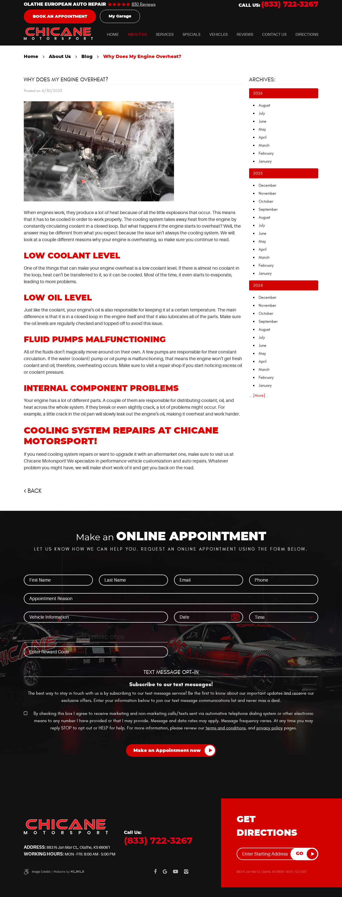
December (267, 185)
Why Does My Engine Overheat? (142, 57)
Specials (191, 34)
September (268, 209)
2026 (257, 93)
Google (165, 871)
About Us (137, 34)
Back (34, 491)
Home (113, 34)
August (264, 105)
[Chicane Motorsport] (58, 34)
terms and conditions (226, 728)
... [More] (257, 395)
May (262, 129)
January (265, 161)
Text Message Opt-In (171, 672)
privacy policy (269, 728)
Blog (87, 57)
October (266, 201)
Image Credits (41, 871)
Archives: (262, 79)
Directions (306, 34)
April (263, 137)
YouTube (175, 871)
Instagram (186, 871)
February (266, 153)
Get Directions (267, 826)
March (264, 145)
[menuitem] (113, 34)
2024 (258, 285)
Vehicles (218, 34)
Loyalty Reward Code (96, 637)
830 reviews (143, 4)
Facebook (155, 871)
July (262, 113)
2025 (258, 173)
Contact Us (274, 34)
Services (165, 34)
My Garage (120, 16)
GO (299, 853)
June (262, 121)
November (267, 193)
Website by (68, 871)
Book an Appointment (60, 17)
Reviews (245, 34)
